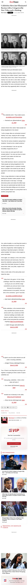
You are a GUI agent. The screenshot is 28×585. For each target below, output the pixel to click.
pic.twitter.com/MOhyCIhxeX (14, 296)
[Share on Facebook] (8, 407)
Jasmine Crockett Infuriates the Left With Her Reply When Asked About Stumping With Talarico (13, 571)
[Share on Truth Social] (5, 407)
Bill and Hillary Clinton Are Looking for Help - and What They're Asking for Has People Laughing (13, 519)
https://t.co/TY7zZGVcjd (14, 397)
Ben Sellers (4, 474)
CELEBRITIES (4, 412)
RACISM (18, 412)
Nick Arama (4, 12)
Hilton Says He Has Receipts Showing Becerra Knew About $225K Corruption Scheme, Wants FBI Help (13, 495)
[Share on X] (2, 407)
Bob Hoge (4, 498)
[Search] (25, 1)
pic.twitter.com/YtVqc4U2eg (14, 117)
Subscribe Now (14, 446)
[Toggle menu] (2, 2)
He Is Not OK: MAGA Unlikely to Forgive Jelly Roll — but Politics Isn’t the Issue (13, 472)
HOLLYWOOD (12, 412)
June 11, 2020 (14, 327)
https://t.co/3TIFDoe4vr (16, 321)
